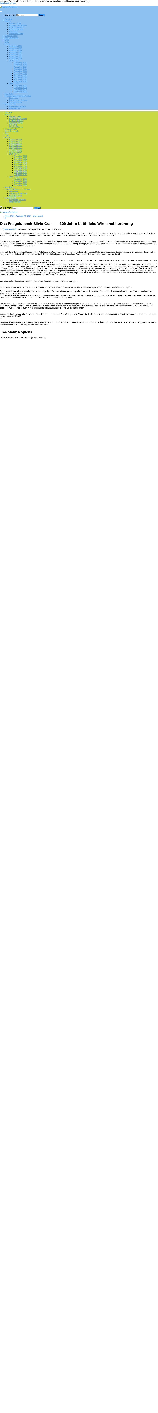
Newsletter (9, 94)
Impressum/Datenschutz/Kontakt (18, 96)
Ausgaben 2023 (15, 52)
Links (7, 42)
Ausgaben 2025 (15, 48)
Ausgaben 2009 (20, 86)
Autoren (8, 21)
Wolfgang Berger (16, 29)
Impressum (13, 98)
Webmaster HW (9, 229)
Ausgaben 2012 (20, 77)
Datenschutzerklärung (18, 100)
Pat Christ (13, 32)
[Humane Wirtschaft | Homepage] (8, 7)
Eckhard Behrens (16, 27)
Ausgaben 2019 (20, 63)
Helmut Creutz (15, 23)
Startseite (8, 19)
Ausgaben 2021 (15, 56)
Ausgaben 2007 (20, 90)
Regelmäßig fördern (17, 106)
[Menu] (1, 11)
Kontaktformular (15, 102)
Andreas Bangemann (18, 25)
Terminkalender (11, 36)
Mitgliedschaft (10, 104)
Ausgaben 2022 (15, 54)
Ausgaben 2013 (20, 75)
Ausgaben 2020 (15, 59)
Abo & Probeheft (11, 38)
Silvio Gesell (38, 216)
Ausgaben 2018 (20, 65)
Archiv (7, 44)
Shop (7, 40)
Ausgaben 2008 (20, 88)
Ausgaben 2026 (15, 46)
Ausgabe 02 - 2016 (23, 216)
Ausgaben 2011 (20, 79)
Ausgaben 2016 (20, 69)
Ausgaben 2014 (20, 73)
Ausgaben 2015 (20, 71)
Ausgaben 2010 (20, 81)
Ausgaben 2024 (15, 50)
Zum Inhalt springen (8, 3)
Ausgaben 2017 (20, 67)
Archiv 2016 (9, 216)
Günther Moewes (16, 34)
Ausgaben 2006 (20, 92)
